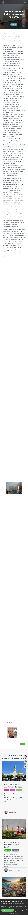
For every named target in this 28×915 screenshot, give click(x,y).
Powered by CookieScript (14, 913)
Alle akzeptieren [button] (7, 910)
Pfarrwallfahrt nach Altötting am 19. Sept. (13, 785)
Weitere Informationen (20, 907)
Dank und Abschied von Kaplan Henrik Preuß (12, 844)
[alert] (14, 907)
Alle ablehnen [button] (21, 910)
